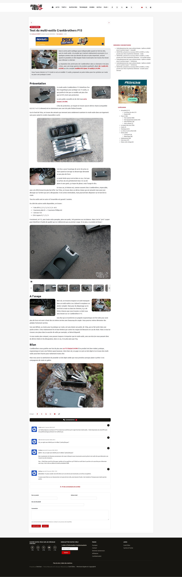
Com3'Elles (126, 545)
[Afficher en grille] (31, 281)
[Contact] (142, 7)
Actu (57, 7)
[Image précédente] (33, 252)
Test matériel (59, 34)
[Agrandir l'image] (70, 252)
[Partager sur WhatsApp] (50, 414)
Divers (91, 7)
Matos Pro (73, 7)
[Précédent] (31, 288)
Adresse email (74, 495)
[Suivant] (109, 288)
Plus (105, 7)
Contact (94, 548)
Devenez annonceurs (98, 551)
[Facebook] (112, 7)
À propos (94, 545)
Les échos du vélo (129, 112)
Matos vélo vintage (126, 142)
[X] (121, 7)
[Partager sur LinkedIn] (46, 414)
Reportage (127, 136)
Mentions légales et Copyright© (86, 567)
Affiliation (95, 553)
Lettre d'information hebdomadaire (74, 545)
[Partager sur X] (41, 414)
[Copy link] (59, 414)
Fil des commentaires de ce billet (71, 487)
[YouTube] (126, 7)
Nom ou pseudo (35, 495)
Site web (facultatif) (36, 501)
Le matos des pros (126, 125)
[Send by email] (54, 414)
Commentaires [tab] (71, 420)
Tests (64, 7)
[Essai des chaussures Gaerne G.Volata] (31, 22)
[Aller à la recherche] (146, 7)
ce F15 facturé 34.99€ (70, 349)
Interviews (124, 140)
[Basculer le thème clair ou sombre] (150, 7)
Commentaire (34, 508)
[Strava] (131, 7)
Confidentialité (96, 556)
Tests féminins (128, 121)
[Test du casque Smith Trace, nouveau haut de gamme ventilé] (109, 22)
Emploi (126, 114)
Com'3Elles (71, 567)
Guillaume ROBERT (36, 34)
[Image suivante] (108, 252)
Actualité (123, 110)
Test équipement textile (130, 120)
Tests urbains (127, 123)
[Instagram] (117, 7)
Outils (99, 7)
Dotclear (39, 567)
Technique (83, 7)
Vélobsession (124, 138)
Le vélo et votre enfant (127, 131)
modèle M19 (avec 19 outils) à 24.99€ (87, 68)
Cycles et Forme (128, 548)
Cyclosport (127, 134)
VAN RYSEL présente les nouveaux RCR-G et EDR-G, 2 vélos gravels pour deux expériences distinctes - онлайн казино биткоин (132, 68)
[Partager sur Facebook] (37, 414)
